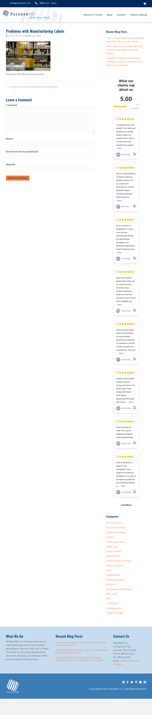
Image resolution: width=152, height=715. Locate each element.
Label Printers (113, 556)
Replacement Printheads (119, 589)
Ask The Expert (114, 523)
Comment (12, 105)
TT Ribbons (112, 603)
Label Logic (112, 546)
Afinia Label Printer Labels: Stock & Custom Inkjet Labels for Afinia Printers (124, 50)
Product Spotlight (115, 579)
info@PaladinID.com (130, 660)
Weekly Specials (114, 613)
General (110, 537)
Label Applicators (115, 542)
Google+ (117, 664)
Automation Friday (115, 527)
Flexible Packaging (116, 532)
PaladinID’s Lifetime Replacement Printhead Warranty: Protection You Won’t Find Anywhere (124, 62)
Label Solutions (114, 565)
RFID (108, 598)
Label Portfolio (114, 551)
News (109, 570)
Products (110, 584)
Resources (111, 594)
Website (10, 164)
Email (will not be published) (22, 151)
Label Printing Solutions (118, 561)
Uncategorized (114, 608)
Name (10, 138)
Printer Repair (113, 575)
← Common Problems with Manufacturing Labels (31, 87)
